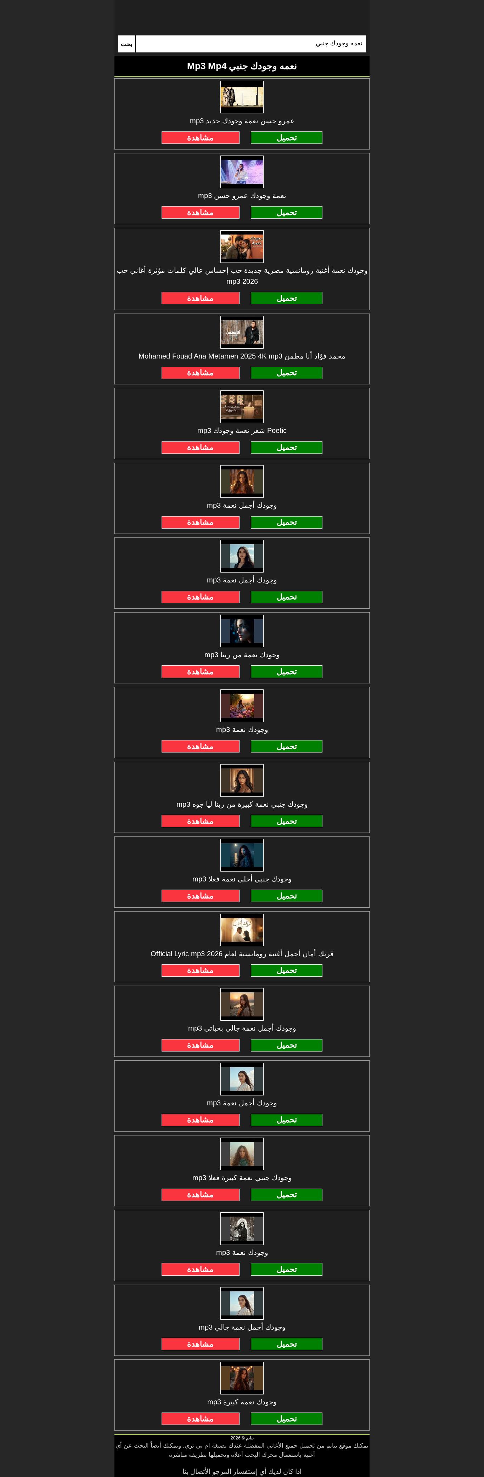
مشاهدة (200, 137)
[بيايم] (242, 17)
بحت (127, 44)
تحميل (287, 137)
